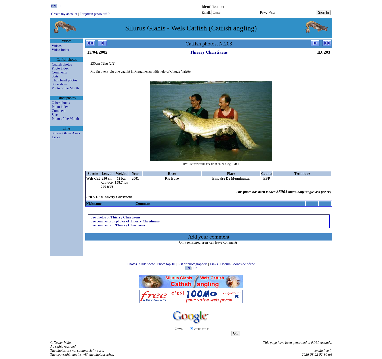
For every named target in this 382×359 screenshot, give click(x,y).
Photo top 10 (166, 264)
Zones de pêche (244, 264)
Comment (58, 111)
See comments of (118, 225)
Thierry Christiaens (209, 52)
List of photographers (193, 264)
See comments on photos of (125, 221)
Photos (132, 264)
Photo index (60, 68)
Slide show (59, 84)
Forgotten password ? (95, 14)
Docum (225, 264)
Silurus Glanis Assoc (66, 133)
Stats (55, 76)
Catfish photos (62, 64)
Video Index (60, 50)
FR (60, 6)
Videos (56, 46)
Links (56, 137)
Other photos (61, 103)
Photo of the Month (65, 88)
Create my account (64, 14)
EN (54, 6)
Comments (59, 72)
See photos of (115, 217)
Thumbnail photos (64, 80)
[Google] (191, 324)
